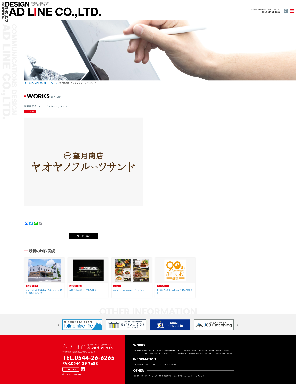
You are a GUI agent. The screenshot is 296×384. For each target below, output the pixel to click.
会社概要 (136, 376)
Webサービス (153, 376)
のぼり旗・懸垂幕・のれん (172, 350)
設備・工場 (144, 376)
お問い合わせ (200, 376)
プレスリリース (163, 365)
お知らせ (140, 365)
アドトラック (186, 350)
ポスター (167, 353)
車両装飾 (229, 353)
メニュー (174, 353)
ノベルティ (225, 350)
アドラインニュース (150, 365)
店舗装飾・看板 (220, 353)
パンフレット (158, 353)
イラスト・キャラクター (199, 350)
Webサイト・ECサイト (155, 350)
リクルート (172, 365)
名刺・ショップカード (207, 353)
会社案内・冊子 (183, 353)
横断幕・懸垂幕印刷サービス (168, 376)
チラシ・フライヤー (215, 350)
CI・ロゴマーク (142, 350)
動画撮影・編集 (194, 353)
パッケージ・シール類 (141, 353)
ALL (135, 350)
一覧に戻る (84, 236)
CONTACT (70, 369)
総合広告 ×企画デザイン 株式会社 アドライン (51, 12)
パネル (151, 353)
